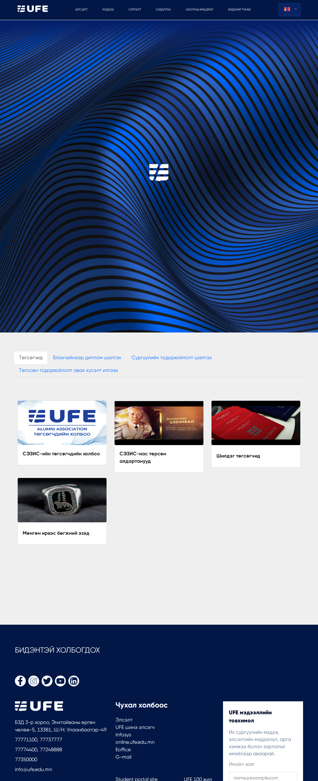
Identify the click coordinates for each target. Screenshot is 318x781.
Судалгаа (163, 9)
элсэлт (81, 9)
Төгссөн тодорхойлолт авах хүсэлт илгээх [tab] (68, 370)
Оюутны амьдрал (199, 9)
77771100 (26, 740)
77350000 (26, 759)
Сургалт (135, 9)
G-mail (123, 757)
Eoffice (123, 749)
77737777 (50, 740)
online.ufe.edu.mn (135, 742)
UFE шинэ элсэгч (135, 727)
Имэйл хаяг (242, 764)
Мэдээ (108, 9)
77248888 (50, 749)
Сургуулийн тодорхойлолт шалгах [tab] (172, 357)
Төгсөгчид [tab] (31, 357)
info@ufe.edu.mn (33, 769)
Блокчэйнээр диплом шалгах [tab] (87, 357)
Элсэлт (124, 720)
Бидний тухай (239, 9)
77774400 (26, 749)
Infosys (123, 735)
